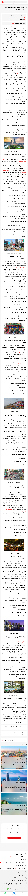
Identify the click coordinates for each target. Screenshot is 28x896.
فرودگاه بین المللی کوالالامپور (8, 740)
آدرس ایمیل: (17, 880)
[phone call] (3, 2)
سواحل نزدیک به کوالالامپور (20, 739)
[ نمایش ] (12, 23)
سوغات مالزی (20, 364)
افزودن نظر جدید (14, 838)
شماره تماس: (19, 875)
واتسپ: (18, 878)
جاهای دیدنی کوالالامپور (20, 267)
